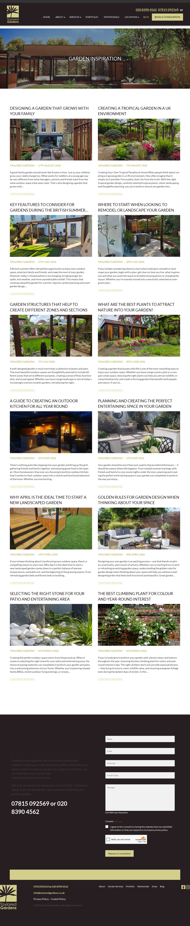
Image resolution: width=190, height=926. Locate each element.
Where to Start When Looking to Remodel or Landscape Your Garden (136, 207)
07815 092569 (30, 803)
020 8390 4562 (60, 886)
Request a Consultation (119, 853)
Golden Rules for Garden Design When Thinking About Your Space (138, 499)
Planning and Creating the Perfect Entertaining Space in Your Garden (135, 403)
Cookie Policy (58, 898)
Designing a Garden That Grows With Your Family (49, 110)
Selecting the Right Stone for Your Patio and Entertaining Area (47, 596)
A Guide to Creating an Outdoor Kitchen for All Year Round (44, 403)
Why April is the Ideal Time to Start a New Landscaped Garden (48, 499)
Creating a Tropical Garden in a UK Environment (134, 110)
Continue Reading (22, 193)
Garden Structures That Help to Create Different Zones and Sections (48, 306)
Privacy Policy (41, 898)
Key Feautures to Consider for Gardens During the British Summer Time (47, 207)
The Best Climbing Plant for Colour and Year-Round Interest (135, 596)
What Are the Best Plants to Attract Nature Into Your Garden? (136, 306)
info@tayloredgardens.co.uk (49, 892)
